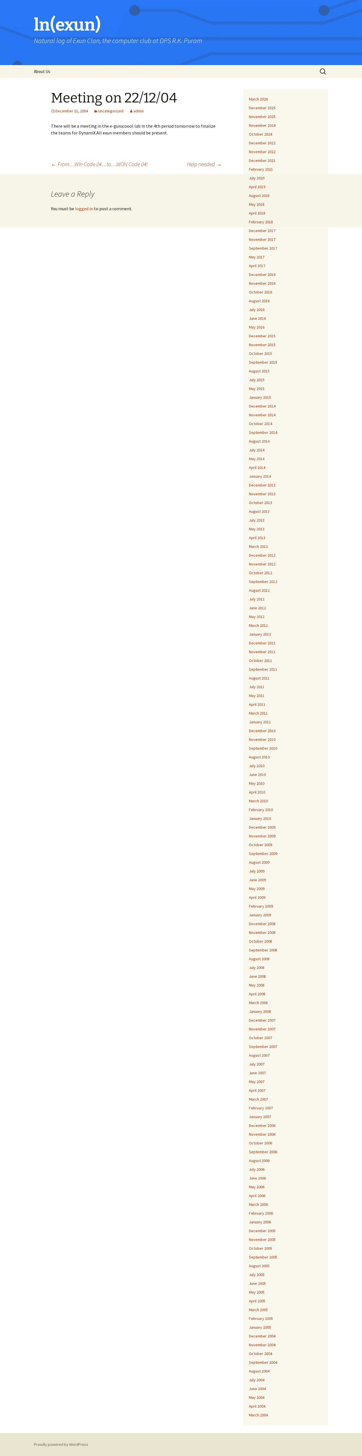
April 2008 (257, 993)
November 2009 (262, 836)
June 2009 (257, 879)
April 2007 (257, 1090)
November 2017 (262, 239)
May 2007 (256, 1081)
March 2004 (258, 1415)
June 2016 (257, 318)
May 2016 (256, 327)
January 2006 (260, 1222)
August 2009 (259, 862)
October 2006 (260, 1143)
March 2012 (258, 625)
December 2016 (262, 274)
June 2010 (257, 774)
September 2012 (263, 581)
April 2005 (257, 1300)
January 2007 (260, 1116)
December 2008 (262, 923)
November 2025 (262, 116)
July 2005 (256, 1274)
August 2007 (259, 1055)
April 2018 (257, 213)
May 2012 (256, 616)
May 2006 (256, 1186)
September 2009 (263, 853)
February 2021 (261, 169)
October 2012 (260, 572)
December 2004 (262, 1336)
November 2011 (262, 651)
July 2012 (256, 599)
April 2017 (257, 265)
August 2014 (259, 441)
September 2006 (263, 1151)
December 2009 (262, 827)
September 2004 (263, 1362)
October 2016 (260, 292)
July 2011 (256, 686)
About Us (42, 71)
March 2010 (258, 800)
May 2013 (256, 528)
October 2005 (260, 1248)
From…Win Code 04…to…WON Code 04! (99, 164)
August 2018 (259, 195)
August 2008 (259, 958)
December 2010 (262, 730)
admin (138, 110)
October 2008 (260, 941)
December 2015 (262, 335)
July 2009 (256, 871)
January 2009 (260, 914)
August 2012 (259, 590)
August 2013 (259, 511)
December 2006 (262, 1125)
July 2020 (256, 178)
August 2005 (259, 1265)
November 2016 (262, 283)
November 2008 (262, 932)
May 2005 (256, 1292)
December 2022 (262, 142)
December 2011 (262, 643)
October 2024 (260, 134)
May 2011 (256, 695)
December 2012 (262, 555)
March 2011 (258, 713)
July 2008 (256, 967)
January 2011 (260, 721)
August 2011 (259, 678)
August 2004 (259, 1371)
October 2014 (260, 423)
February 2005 (261, 1318)
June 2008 (257, 976)
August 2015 (259, 371)
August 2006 (259, 1160)
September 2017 (263, 248)
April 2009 (257, 897)
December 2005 (262, 1230)
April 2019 (257, 186)
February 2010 (261, 809)
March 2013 (258, 546)
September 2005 (263, 1257)
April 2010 (257, 792)
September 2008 (263, 950)
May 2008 (256, 985)
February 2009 (261, 906)
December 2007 (262, 1020)
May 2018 (256, 204)
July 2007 (256, 1064)
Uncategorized (110, 110)
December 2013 (262, 485)
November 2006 (262, 1134)
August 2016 (259, 300)
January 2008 (260, 1011)
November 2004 (262, 1344)
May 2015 (256, 388)
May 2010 (256, 783)
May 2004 (256, 1397)
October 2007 (260, 1037)
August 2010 (259, 757)
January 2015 (260, 397)
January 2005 (260, 1327)
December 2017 (262, 230)
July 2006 (256, 1169)
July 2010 (256, 765)
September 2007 (263, 1046)
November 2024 (262, 125)
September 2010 (263, 748)
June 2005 (257, 1283)
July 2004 (256, 1379)
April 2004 (257, 1406)
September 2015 (263, 362)
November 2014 (262, 414)
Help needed (204, 164)
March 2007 (258, 1099)
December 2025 (262, 107)
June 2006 (257, 1178)
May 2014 (256, 458)
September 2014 (263, 432)
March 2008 (258, 1002)
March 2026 (258, 99)
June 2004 (257, 1388)
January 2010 (260, 818)
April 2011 (257, 704)
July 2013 (256, 520)
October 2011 (260, 660)
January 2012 (260, 634)
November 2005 (262, 1239)
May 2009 (256, 888)
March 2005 (258, 1309)
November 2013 (262, 493)
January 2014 (260, 476)
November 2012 (262, 564)
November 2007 (262, 1029)
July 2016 (256, 309)
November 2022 (262, 151)
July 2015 (256, 379)
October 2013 (260, 502)
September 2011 (263, 669)
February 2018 (261, 221)
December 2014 (262, 406)
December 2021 (262, 160)
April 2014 (257, 467)
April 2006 (257, 1195)
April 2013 (257, 537)
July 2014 (256, 450)
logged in (84, 208)
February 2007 (261, 1107)
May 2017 (256, 257)
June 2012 (257, 607)
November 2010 (262, 739)
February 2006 (261, 1213)
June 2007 (257, 1072)
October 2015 (260, 353)
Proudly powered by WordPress (61, 1444)
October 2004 (260, 1353)
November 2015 (262, 344)
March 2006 (258, 1204)
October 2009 (260, 844)
